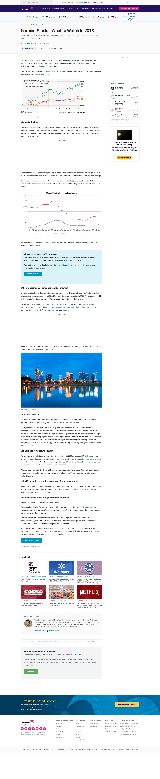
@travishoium (54, 631)
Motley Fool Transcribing (38, 576)
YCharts (40, 117)
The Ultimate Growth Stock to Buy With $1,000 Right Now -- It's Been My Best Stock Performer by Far (89, 605)
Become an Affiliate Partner (128, 734)
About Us (59, 723)
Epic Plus (78, 731)
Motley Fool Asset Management (129, 723)
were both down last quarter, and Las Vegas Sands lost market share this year (67, 307)
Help (136, 2)
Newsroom (59, 731)
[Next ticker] (125, 16)
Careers (58, 726)
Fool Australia (94, 723)
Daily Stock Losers (133, 20)
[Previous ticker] (22, 16)
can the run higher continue (55, 71)
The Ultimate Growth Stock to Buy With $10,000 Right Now (32, 604)
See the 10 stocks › (31, 540)
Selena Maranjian (91, 601)
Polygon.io (42, 734)
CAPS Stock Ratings (111, 723)
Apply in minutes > (124, 157)
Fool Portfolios (80, 734)
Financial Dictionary (110, 731)
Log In (128, 2)
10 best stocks (62, 265)
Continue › (31, 671)
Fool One (78, 737)
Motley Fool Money (81, 740)
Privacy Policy (37, 749)
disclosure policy (91, 641)
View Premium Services (127, 705)
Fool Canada (93, 726)
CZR (89, 437)
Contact (58, 734)
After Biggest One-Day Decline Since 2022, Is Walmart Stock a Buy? (61, 580)
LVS (74, 63)
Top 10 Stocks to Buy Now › (129, 8)
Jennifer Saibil (62, 601)
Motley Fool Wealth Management (129, 726)
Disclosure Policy (49, 749)
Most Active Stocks (131, 14)
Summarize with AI (56, 48)
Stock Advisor (80, 726)
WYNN (72, 60)
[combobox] (36, 2)
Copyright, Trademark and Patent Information (84, 749)
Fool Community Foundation (128, 731)
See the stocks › (33, 274)
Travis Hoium (27, 43)
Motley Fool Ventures (126, 729)
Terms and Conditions (107, 749)
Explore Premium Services (39, 25)
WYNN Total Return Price (27, 117)
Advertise (59, 737)
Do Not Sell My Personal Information (127, 749)
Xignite (35, 734)
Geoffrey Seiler (63, 576)
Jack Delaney (34, 601)
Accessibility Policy (62, 749)
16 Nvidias (77, 655)
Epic (77, 729)
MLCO (23, 63)
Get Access (113, 98)
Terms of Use (26, 749)
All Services (79, 723)
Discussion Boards (110, 726)
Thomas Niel (90, 576)
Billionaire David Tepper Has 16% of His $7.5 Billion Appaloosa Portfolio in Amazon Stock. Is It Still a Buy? (89, 581)
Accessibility (118, 2)
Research (59, 729)
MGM (38, 66)
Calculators (108, 729)
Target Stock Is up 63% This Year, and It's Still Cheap (61, 604)
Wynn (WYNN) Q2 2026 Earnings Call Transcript (33, 580)
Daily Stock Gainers (131, 17)
